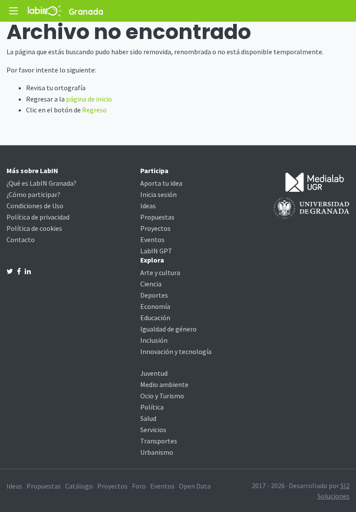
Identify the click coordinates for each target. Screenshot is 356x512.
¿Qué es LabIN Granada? (41, 183)
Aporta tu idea (161, 183)
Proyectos (155, 228)
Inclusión (154, 340)
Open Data (195, 485)
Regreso (94, 109)
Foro (139, 485)
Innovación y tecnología (175, 351)
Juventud (154, 373)
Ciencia (151, 283)
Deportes (154, 295)
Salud (148, 418)
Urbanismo (156, 452)
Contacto (21, 239)
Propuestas (157, 216)
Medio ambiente (164, 384)
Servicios (153, 429)
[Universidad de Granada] (311, 207)
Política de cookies (34, 228)
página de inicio (89, 99)
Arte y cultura (160, 272)
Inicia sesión (158, 194)
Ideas (148, 205)
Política (152, 407)
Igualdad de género (168, 328)
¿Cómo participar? (33, 194)
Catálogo (79, 485)
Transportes (158, 440)
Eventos (152, 239)
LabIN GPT (156, 250)
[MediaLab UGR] (314, 181)
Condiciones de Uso (35, 205)
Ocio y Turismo (162, 395)
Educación (155, 317)
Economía (155, 306)
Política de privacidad (38, 216)
